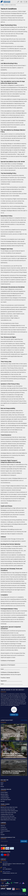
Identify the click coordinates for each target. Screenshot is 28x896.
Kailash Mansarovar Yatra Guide (8, 819)
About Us (3, 825)
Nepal (2, 783)
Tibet (2, 784)
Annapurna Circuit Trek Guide (7, 816)
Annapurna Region (5, 797)
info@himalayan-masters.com (10, 873)
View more (24, 720)
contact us (14, 714)
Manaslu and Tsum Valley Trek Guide (9, 807)
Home (2, 4)
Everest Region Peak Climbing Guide (9, 810)
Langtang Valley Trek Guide (7, 814)
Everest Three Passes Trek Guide (8, 812)
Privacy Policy (4, 829)
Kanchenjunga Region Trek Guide (8, 818)
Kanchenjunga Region (6, 799)
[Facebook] (2, 855)
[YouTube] (5, 855)
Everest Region (4, 792)
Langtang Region (5, 796)
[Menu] (26, 1)
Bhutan (2, 786)
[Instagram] (8, 855)
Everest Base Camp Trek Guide (8, 809)
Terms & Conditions (5, 831)
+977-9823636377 (7, 869)
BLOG (2, 832)
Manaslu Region (4, 794)
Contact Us (3, 827)
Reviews (3, 834)
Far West (3, 801)
